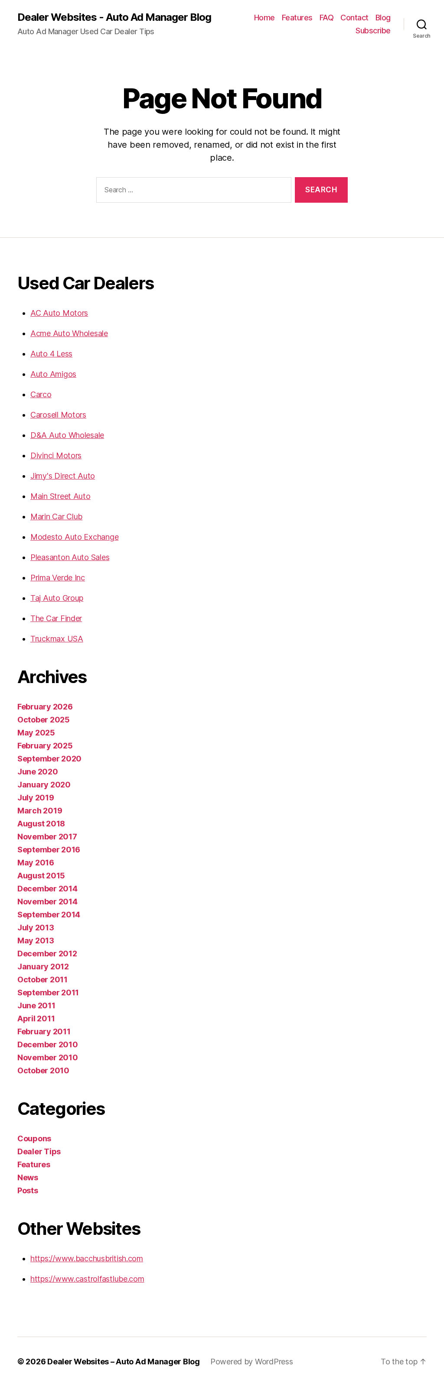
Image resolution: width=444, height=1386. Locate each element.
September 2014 (48, 914)
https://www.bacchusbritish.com (86, 1258)
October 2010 (43, 1070)
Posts (27, 1190)
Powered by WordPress (251, 1361)
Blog (383, 17)
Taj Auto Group (56, 597)
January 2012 (43, 966)
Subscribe (373, 30)
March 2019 (39, 810)
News (27, 1177)
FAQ (327, 17)
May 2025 (36, 732)
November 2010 (47, 1057)
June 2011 (36, 1005)
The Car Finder (56, 618)
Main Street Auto (60, 496)
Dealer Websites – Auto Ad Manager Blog (123, 1361)
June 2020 (37, 771)
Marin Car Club (56, 516)
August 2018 (41, 823)
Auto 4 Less (51, 353)
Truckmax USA (56, 638)
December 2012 (47, 953)
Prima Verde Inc (57, 577)
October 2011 (42, 979)
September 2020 (49, 758)
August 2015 (41, 875)
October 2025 (43, 719)
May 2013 (35, 940)
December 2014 (47, 888)
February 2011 (44, 1031)
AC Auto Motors (59, 312)
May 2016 (35, 862)
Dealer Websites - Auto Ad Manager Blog (114, 17)
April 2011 (36, 1018)
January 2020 (44, 784)
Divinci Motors (56, 455)
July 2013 (35, 927)
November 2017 (47, 836)
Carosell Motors (58, 414)
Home (264, 17)
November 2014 (47, 901)
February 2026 (45, 706)
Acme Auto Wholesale (69, 333)
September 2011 (48, 992)
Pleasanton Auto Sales (69, 557)
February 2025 (45, 745)
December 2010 (47, 1044)
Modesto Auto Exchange (74, 536)
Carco (41, 394)
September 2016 (48, 849)
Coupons (34, 1138)
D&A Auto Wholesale (67, 435)
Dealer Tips (39, 1151)
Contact (354, 17)
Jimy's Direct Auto (62, 475)
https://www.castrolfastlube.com (87, 1278)
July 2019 (35, 797)
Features (297, 17)
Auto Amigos (53, 374)
